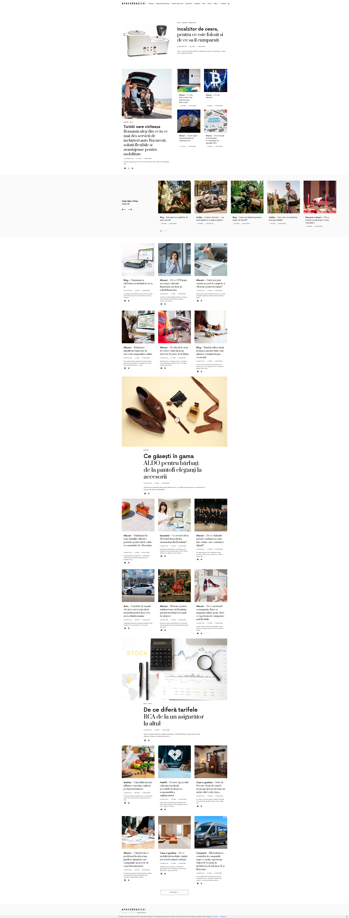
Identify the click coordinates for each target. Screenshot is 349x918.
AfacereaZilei (134, 3)
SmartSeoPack (141, 912)
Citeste (215, 916)
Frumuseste (192, 22)
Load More (173, 892)
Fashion (184, 22)
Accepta (223, 916)
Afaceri (126, 122)
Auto (131, 122)
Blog (179, 22)
